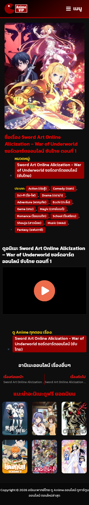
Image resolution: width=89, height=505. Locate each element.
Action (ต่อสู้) (37, 188)
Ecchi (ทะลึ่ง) (61, 202)
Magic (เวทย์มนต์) (52, 209)
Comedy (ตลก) (63, 188)
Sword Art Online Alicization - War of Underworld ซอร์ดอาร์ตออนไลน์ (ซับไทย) (49, 170)
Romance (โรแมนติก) (31, 216)
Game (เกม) (25, 209)
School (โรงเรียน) (64, 216)
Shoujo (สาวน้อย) (29, 223)
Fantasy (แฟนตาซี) (30, 229)
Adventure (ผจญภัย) (31, 202)
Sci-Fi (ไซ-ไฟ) (26, 195)
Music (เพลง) (57, 223)
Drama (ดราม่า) (52, 195)
